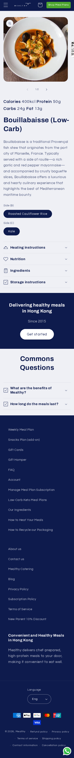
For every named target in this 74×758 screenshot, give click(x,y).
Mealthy (20, 731)
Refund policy (38, 731)
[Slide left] (27, 89)
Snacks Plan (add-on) (24, 439)
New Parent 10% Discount (27, 619)
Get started (37, 334)
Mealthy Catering (21, 569)
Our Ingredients (19, 509)
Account (14, 479)
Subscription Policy (22, 599)
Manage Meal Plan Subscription (31, 489)
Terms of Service (20, 609)
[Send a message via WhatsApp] (67, 751)
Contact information (25, 745)
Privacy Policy (18, 589)
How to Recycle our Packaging (30, 529)
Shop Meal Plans (59, 4)
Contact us (16, 559)
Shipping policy (51, 738)
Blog (11, 579)
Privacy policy (60, 731)
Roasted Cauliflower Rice (27, 213)
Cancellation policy (54, 745)
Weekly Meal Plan (21, 429)
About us (14, 549)
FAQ (11, 469)
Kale (11, 231)
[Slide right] (46, 89)
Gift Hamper (17, 459)
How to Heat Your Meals (25, 520)
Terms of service (27, 738)
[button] (5, 5)
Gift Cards (15, 449)
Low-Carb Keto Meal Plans (27, 500)
